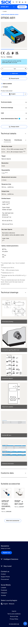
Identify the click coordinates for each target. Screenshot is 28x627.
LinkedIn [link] (3, 588)
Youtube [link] (3, 596)
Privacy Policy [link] (14, 619)
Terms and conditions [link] (13, 614)
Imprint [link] (14, 611)
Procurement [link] (5, 579)
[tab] (7, 140)
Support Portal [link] (5, 577)
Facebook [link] (4, 590)
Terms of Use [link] (14, 616)
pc (15, 69)
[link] (6, 2)
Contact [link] (3, 574)
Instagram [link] (4, 593)
